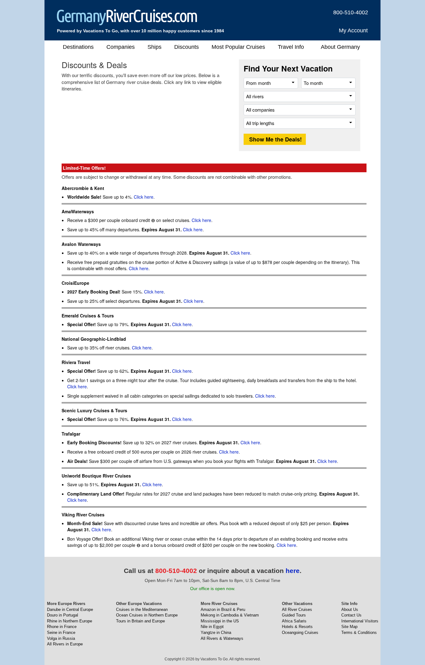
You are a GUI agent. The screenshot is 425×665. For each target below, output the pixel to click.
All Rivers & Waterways (222, 638)
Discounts (186, 47)
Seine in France (61, 632)
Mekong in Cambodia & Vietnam (230, 615)
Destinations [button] (78, 47)
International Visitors (359, 621)
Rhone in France (62, 626)
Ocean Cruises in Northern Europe (147, 615)
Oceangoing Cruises (300, 632)
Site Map (349, 626)
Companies (120, 47)
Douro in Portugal (62, 615)
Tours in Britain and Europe (140, 621)
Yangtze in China (216, 632)
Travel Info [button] (291, 47)
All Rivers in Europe (65, 644)
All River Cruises (297, 609)
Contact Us (351, 615)
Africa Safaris (294, 621)
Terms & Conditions (359, 632)
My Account (353, 30)
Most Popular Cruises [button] (238, 47)
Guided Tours (294, 615)
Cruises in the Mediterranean (142, 609)
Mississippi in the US (220, 621)
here (293, 570)
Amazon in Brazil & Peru (223, 609)
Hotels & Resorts (297, 626)
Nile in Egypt (212, 626)
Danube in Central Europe (70, 609)
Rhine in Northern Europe (69, 621)
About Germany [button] (340, 47)
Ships (154, 47)
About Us (349, 609)
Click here (143, 197)
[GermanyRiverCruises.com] (127, 17)
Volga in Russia (61, 638)
